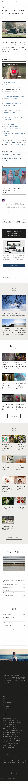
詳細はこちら (14, 265)
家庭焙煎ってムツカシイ (11, 736)
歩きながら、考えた (10, 724)
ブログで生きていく (10, 726)
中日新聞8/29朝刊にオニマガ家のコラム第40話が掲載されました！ (7, 446)
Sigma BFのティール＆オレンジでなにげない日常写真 (20, 488)
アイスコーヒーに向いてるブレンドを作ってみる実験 (20, 509)
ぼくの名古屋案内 (7, 702)
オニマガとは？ (6, 708)
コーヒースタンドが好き (11, 734)
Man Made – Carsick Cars (10, 98)
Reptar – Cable (7, 119)
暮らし (4, 694)
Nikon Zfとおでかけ (10, 743)
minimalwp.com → (14, 767)
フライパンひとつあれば (11, 747)
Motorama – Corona (9, 124)
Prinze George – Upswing (10, 91)
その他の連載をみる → (14, 629)
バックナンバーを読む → (14, 599)
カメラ (4, 698)
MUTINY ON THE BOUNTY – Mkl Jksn (13, 129)
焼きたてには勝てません (11, 720)
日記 (4, 696)
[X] (10, 211)
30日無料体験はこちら (20, 144)
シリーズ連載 (6, 706)
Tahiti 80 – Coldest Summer (11, 126)
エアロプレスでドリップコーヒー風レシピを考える (7, 467)
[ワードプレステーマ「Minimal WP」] (14, 247)
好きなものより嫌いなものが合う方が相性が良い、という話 (7, 509)
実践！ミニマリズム (10, 728)
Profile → (24, 211)
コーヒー (5, 700)
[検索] (2, 2)
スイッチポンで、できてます (12, 722)
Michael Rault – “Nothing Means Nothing (14, 87)
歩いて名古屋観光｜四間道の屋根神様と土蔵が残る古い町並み (7, 528)
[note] (12, 211)
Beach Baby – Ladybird (9, 84)
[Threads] (8, 211)
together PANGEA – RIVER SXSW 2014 (14, 94)
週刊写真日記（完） (10, 718)
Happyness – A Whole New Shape (12, 108)
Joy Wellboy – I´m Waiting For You (12, 103)
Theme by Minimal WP (12, 778)
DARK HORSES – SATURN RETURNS (14, 117)
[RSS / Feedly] (19, 773)
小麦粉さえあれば (9, 745)
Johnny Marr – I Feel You (10, 105)
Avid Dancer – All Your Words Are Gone (14, 96)
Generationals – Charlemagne (11, 101)
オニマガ (5, 778)
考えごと (5, 704)
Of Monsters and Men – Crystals (12, 110)
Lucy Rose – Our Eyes (9, 82)
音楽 (3, 7)
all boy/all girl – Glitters (9, 112)
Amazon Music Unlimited (9, 142)
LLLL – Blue (7, 131)
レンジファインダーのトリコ (12, 738)
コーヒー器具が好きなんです (12, 732)
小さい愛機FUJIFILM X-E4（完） (13, 730)
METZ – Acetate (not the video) (11, 115)
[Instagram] (6, 211)
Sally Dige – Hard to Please (11, 122)
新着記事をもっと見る (13, 537)
